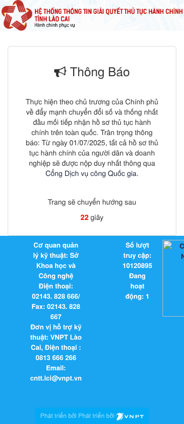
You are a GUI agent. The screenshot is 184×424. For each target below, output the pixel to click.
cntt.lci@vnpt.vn (56, 378)
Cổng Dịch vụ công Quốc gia (90, 173)
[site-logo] (92, 14)
